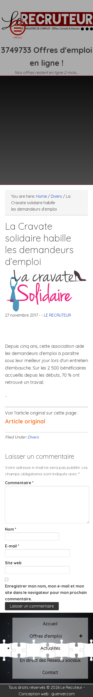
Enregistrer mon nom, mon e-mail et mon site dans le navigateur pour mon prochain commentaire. (46, 592)
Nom (10, 529)
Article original (25, 421)
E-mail (12, 546)
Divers (33, 437)
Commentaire (19, 482)
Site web (13, 562)
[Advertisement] (46, 127)
